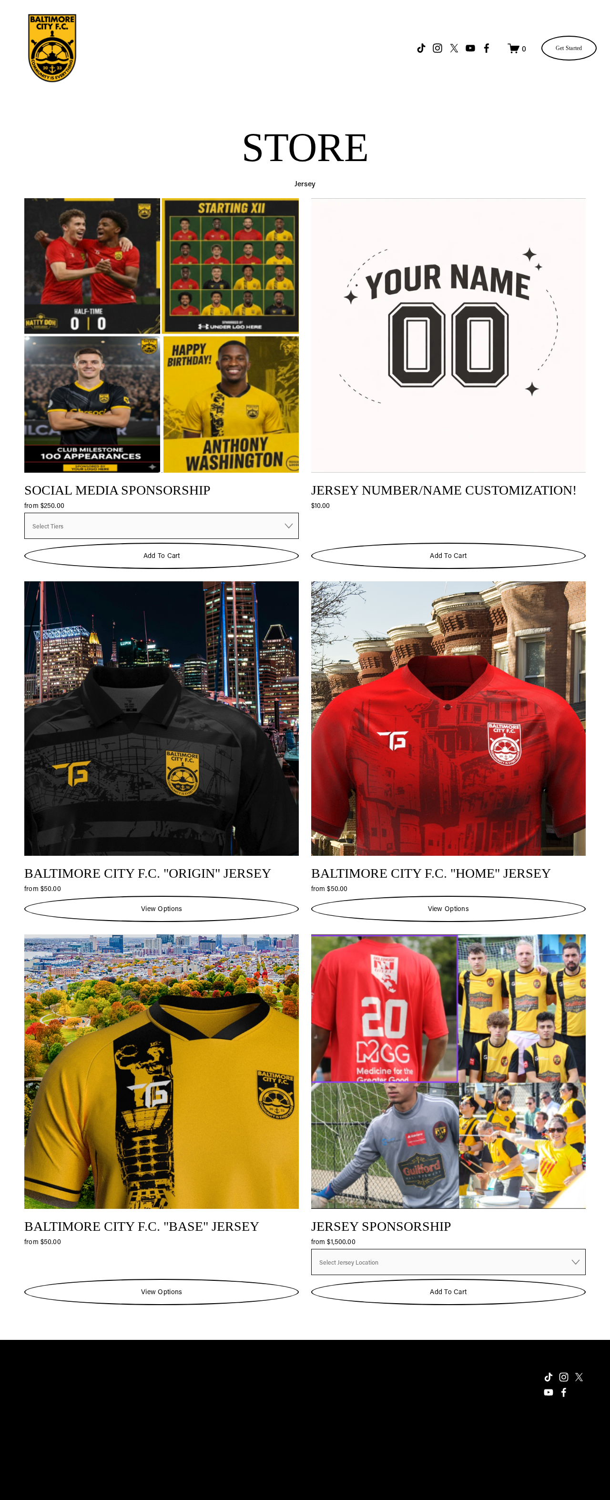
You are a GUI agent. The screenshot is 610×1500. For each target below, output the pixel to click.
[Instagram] (437, 48)
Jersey (305, 183)
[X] (454, 48)
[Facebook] (486, 48)
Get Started (569, 48)
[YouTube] (470, 48)
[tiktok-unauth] (421, 48)
